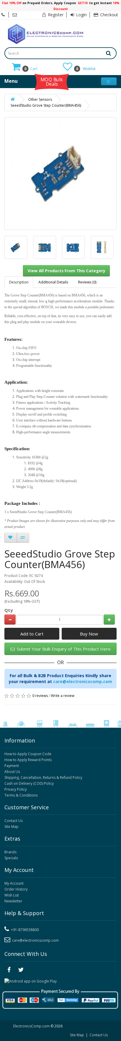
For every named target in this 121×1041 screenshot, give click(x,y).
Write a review (62, 695)
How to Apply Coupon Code (27, 753)
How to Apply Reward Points (28, 759)
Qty (8, 610)
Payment (11, 765)
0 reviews (40, 695)
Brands (10, 851)
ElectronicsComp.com (32, 1026)
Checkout (108, 14)
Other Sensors (40, 99)
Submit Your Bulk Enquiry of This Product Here (63, 649)
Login (81, 14)
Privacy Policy (15, 789)
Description (18, 282)
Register (55, 14)
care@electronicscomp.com (82, 681)
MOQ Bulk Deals (52, 81)
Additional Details (53, 282)
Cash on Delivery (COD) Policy (29, 783)
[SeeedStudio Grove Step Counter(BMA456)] (15, 247)
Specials (11, 857)
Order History (16, 889)
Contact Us (13, 820)
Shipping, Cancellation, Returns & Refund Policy (43, 777)
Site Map (11, 826)
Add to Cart (31, 634)
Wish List (11, 895)
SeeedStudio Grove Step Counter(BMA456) (46, 105)
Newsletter (13, 901)
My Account (13, 883)
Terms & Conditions (21, 795)
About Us (12, 771)
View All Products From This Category (66, 270)
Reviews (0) (87, 282)
